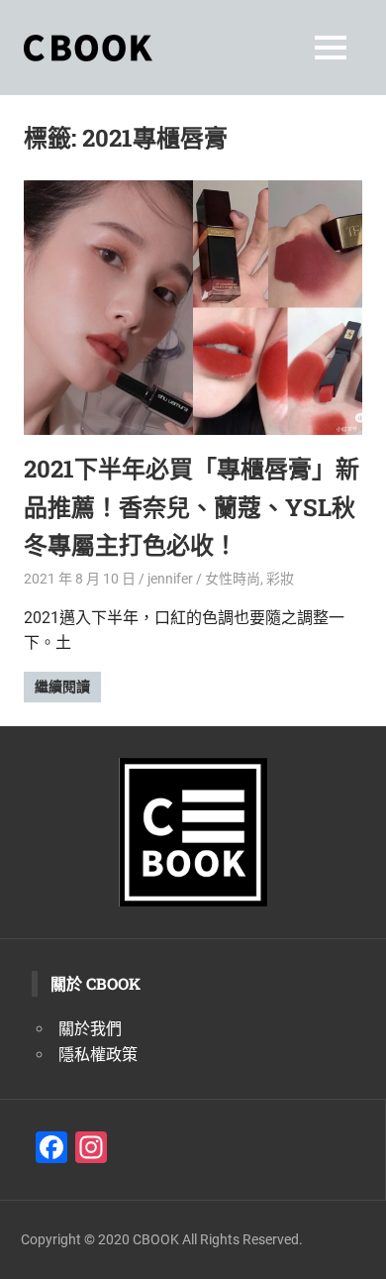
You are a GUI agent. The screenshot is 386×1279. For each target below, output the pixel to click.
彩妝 (280, 578)
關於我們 (90, 1028)
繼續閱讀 (62, 686)
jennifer (170, 578)
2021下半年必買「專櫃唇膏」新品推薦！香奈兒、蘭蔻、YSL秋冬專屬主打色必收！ (191, 507)
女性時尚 (232, 578)
